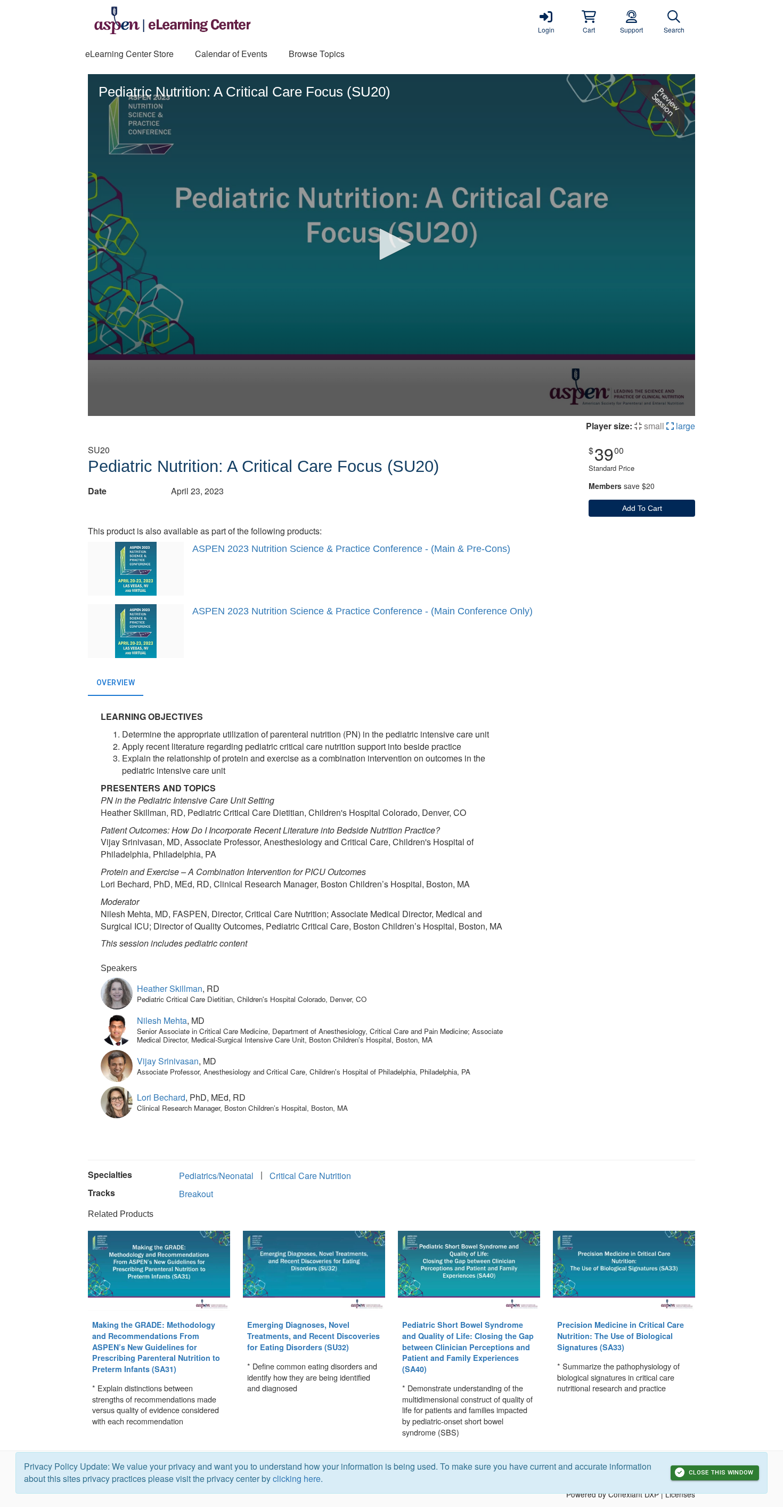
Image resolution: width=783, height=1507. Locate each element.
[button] (588, 21)
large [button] (684, 426)
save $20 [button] (622, 486)
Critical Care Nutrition (310, 1175)
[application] (391, 245)
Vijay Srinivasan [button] (168, 1061)
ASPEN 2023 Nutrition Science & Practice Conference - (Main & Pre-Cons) (351, 548)
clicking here (297, 1478)
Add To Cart (642, 508)
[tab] (115, 683)
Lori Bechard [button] (161, 1097)
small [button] (653, 426)
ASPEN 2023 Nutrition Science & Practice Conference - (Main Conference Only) (362, 611)
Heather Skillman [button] (169, 988)
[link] (546, 21)
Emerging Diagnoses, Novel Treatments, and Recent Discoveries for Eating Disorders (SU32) (313, 1335)
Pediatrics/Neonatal (216, 1175)
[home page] (189, 21)
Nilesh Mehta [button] (162, 1020)
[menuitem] (129, 54)
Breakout (196, 1194)
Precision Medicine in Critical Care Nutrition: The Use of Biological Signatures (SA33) (620, 1335)
